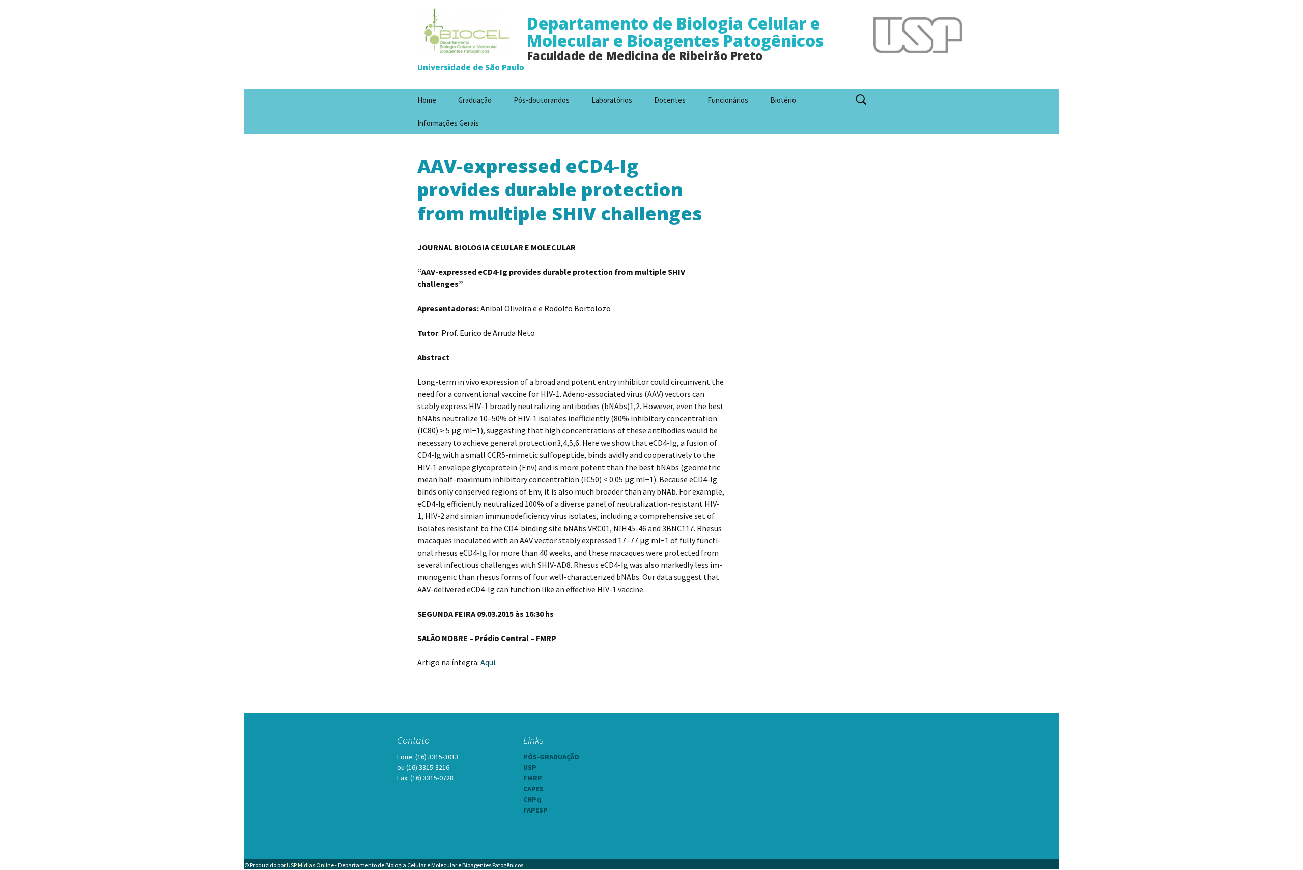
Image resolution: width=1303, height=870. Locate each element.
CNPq (532, 799)
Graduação (475, 100)
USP (529, 767)
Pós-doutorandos (542, 100)
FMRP (532, 777)
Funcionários (727, 100)
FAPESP (535, 810)
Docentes (670, 100)
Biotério (783, 100)
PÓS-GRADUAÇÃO (551, 756)
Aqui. (488, 662)
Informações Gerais (448, 123)
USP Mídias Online (310, 865)
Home (426, 100)
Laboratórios (611, 100)
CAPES (533, 788)
